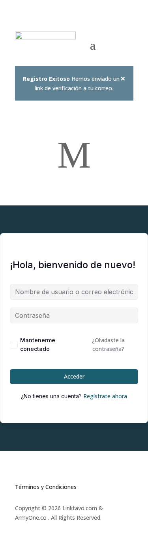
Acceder (74, 376)
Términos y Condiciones (46, 487)
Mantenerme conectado (37, 344)
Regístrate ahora (105, 396)
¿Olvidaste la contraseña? (108, 344)
